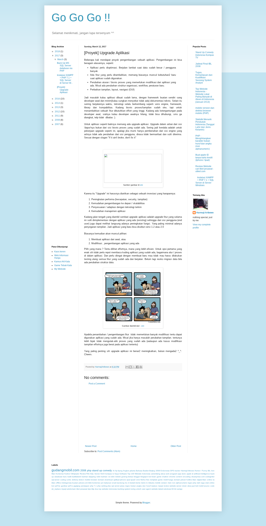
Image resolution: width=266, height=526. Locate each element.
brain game (156, 477)
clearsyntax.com (198, 477)
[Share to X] (134, 367)
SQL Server (95, 474)
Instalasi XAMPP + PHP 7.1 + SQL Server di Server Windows (204, 181)
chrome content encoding (180, 477)
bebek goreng (121, 477)
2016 (57, 98)
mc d (127, 483)
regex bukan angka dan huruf (138, 486)
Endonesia (165, 471)
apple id (190, 474)
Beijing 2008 (154, 471)
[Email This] (127, 367)
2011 (57, 115)
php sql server (113, 486)
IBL (209, 471)
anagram (173, 474)
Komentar (60, 474)
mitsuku (151, 483)
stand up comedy (102, 470)
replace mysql (157, 486)
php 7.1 (93, 486)
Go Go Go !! (81, 17)
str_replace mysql (59, 489)
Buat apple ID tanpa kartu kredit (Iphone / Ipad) (203, 157)
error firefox (141, 480)
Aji (116, 471)
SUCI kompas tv (107, 474)
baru (65, 477)
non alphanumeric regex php (184, 483)
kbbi (90, 483)
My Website (60, 269)
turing (133, 489)
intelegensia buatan (70, 483)
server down (181, 486)
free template (151, 480)
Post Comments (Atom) (109, 451)
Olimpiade (75, 474)
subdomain (71, 489)
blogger (137, 477)
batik (69, 477)
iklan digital (197, 480)
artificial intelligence (202, 474)
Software (123, 474)
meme (137, 483)
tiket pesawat (81, 489)
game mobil (163, 480)
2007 (57, 124)
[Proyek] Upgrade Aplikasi (62, 90)
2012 (57, 111)
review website (170, 486)
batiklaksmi (76, 477)
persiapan (85, 486)
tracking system (123, 489)
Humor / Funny (201, 471)
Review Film (85, 474)
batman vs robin (108, 477)
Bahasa (139, 471)
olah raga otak (203, 483)
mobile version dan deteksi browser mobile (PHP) (204, 110)
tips (89, 489)
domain (101, 480)
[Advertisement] (133, 415)
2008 (57, 120)
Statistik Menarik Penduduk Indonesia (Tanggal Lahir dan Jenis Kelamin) (204, 124)
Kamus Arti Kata (62, 261)
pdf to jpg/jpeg (74, 486)
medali (132, 483)
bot (150, 477)
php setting (102, 486)
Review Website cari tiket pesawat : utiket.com (204, 169)
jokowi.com (83, 483)
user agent (146, 489)
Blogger (146, 502)
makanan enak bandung (114, 483)
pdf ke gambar (61, 486)
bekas (130, 477)
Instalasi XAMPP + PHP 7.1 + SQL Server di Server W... (65, 79)
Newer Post (90, 446)
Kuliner (67, 474)
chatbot (165, 477)
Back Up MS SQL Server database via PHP (64, 67)
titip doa (94, 489)
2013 (57, 107)
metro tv (144, 483)
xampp (179, 489)
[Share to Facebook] (137, 367)
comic (68, 480)
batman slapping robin (91, 477)
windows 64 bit (170, 489)
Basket (146, 471)
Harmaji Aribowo (205, 212)
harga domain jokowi (177, 480)
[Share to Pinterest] (141, 367)
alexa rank (165, 474)
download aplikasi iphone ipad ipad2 (120, 480)
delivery (75, 480)
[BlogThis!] (130, 367)
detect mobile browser (88, 480)
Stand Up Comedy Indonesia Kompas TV (204, 55)
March (60, 59)
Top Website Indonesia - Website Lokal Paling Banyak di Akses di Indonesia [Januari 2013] (204, 95)
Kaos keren (60, 251)
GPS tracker (175, 471)
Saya (117, 474)
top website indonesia (108, 489)
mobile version (161, 483)
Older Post (176, 446)
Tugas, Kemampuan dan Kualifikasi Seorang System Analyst (203, 77)
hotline (189, 480)
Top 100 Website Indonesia (138, 474)
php (89, 470)
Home (134, 446)
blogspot (144, 477)
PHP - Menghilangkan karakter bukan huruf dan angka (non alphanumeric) (203, 142)
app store (182, 474)
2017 (57, 55)
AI (114, 471)
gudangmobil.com (65, 470)
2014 (57, 103)
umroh (138, 489)
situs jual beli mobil (195, 486)
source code (209, 486)
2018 (57, 51)
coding (63, 480)
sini (141, 185)
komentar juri (97, 483)
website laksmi (157, 489)
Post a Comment (97, 383)
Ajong (120, 471)
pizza (122, 486)
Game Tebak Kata (63, 265)
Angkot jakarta (129, 471)
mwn (170, 483)
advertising (155, 474)
